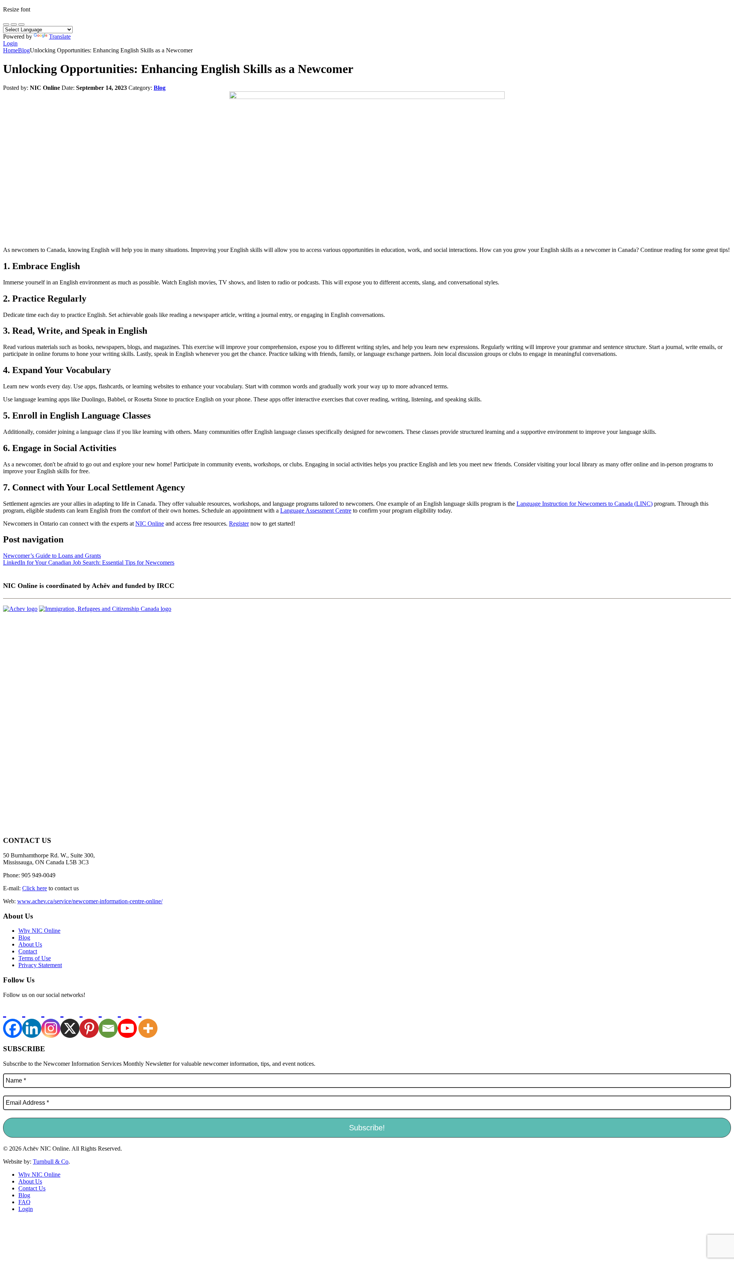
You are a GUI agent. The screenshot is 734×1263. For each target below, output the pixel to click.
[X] (70, 1021)
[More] (148, 1021)
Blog (24, 50)
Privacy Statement (40, 965)
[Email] (108, 1021)
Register (239, 523)
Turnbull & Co (50, 1161)
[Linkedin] (31, 1021)
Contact (27, 951)
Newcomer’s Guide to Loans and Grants (52, 555)
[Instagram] (50, 1021)
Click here (34, 888)
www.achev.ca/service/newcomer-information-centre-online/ (89, 901)
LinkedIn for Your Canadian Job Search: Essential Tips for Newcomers (88, 562)
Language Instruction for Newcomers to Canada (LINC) (584, 503)
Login (10, 43)
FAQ (24, 1202)
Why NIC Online (39, 930)
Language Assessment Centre (315, 510)
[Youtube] (127, 1021)
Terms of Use (34, 958)
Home (10, 50)
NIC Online (149, 523)
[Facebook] (12, 1021)
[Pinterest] (89, 1021)
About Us (30, 944)
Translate (60, 36)
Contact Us (31, 1188)
